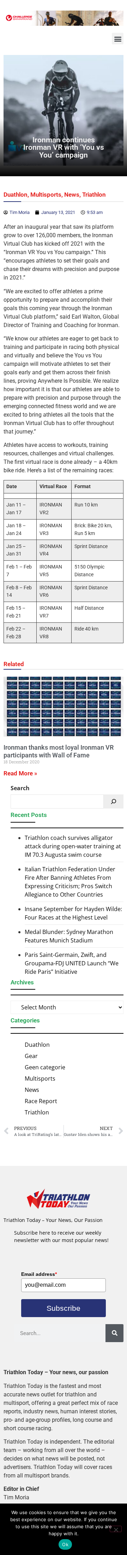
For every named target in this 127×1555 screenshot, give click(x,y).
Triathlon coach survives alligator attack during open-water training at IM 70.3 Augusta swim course (73, 846)
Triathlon (94, 194)
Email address (39, 1274)
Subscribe (63, 1308)
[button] (117, 38)
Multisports (45, 194)
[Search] (113, 801)
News (71, 194)
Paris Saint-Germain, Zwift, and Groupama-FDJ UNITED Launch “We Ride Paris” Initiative (72, 963)
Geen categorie (45, 1067)
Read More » (20, 773)
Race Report (41, 1101)
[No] (116, 1529)
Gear (31, 1056)
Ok (65, 1544)
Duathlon (16, 194)
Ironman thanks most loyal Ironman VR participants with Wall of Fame (59, 751)
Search (20, 788)
